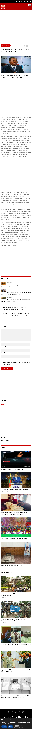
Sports (27, 717)
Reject (10, 726)
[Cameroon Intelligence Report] (3, 8)
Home (4, 717)
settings (12, 723)
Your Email (3, 353)
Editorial (21, 717)
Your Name (3, 347)
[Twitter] (16, 1)
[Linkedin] (27, 1)
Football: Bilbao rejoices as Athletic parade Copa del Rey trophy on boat (16, 314)
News (9, 717)
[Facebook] (19, 1)
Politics (14, 717)
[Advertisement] (16, 27)
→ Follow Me (4, 404)
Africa (9, 282)
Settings (17, 726)
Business (9, 297)
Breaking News (11, 290)
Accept (4, 726)
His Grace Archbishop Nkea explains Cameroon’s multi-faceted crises (13, 309)
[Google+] (22, 1)
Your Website (4, 359)
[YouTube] (25, 1)
